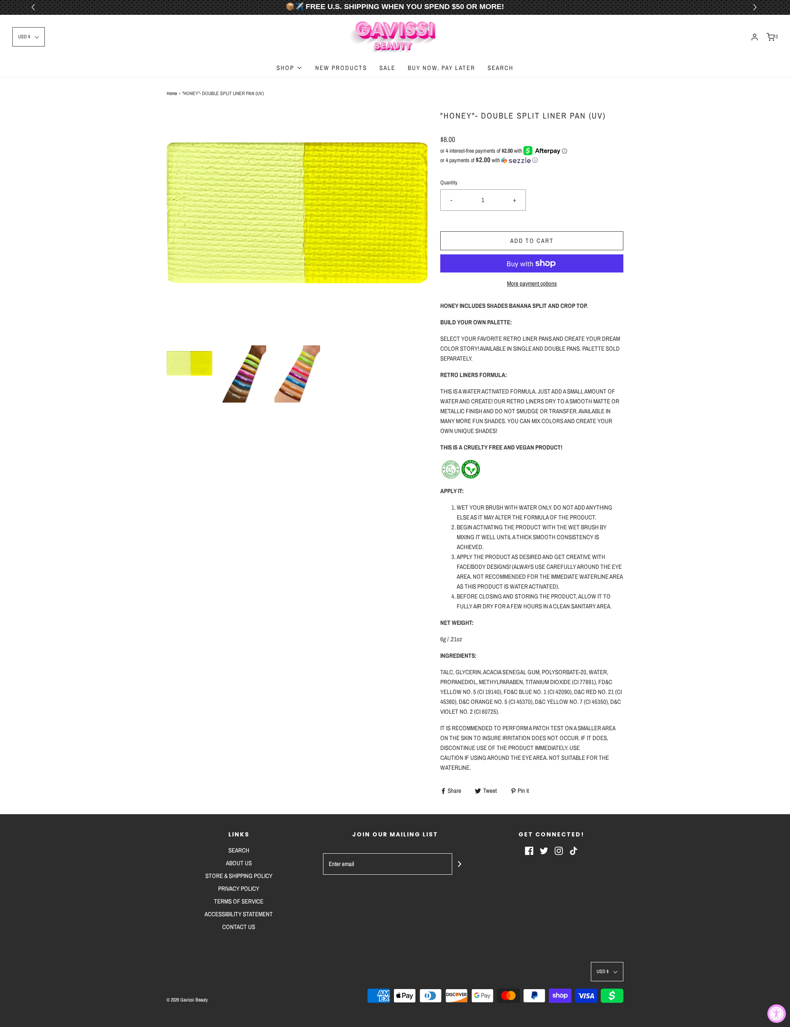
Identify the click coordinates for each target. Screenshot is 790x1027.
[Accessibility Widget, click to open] (776, 1013)
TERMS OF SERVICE (238, 901)
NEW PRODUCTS (341, 67)
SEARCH (501, 67)
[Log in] (755, 37)
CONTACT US (238, 926)
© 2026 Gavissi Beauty (187, 1000)
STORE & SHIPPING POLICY (238, 875)
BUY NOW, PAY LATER (441, 67)
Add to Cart (532, 240)
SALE (387, 67)
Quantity (449, 182)
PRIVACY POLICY (238, 888)
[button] (756, 7)
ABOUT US (239, 863)
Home (172, 93)
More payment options (532, 283)
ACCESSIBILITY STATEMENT (238, 914)
